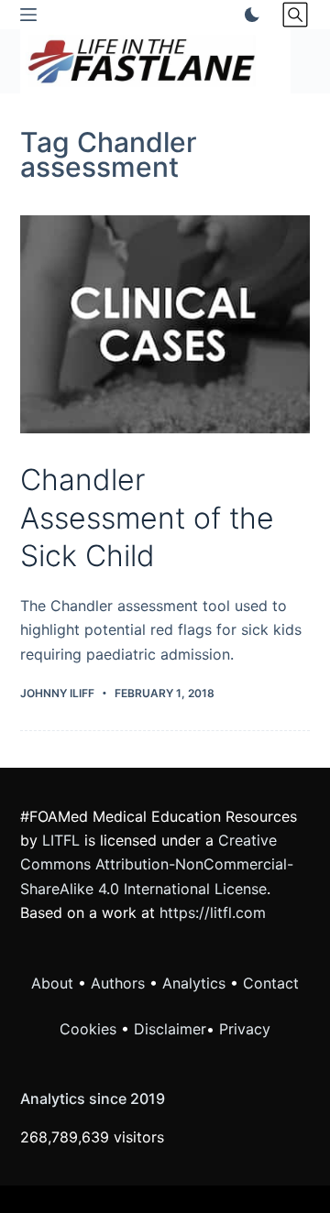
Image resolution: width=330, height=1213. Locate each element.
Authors (118, 983)
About (52, 983)
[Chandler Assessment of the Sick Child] (165, 324)
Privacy (244, 1029)
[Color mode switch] (248, 15)
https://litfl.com (213, 912)
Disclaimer (170, 1029)
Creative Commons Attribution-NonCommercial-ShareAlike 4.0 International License (156, 864)
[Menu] (28, 14)
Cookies (90, 1029)
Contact (271, 983)
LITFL (61, 840)
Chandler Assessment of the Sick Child (147, 518)
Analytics (194, 983)
